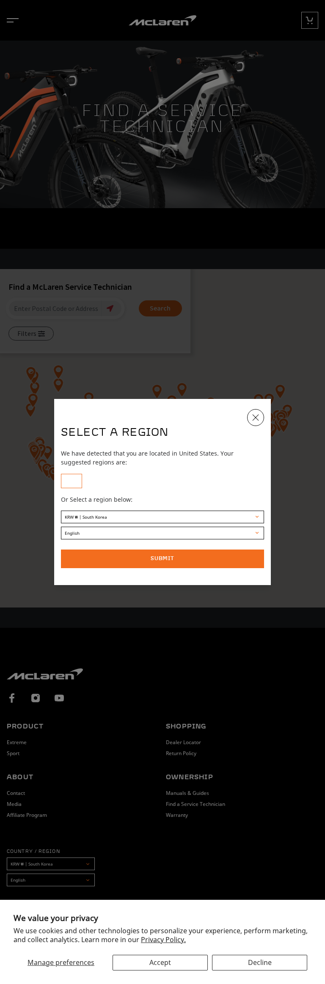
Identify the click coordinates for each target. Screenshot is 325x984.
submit (162, 558)
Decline (260, 962)
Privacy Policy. (163, 939)
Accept (160, 962)
